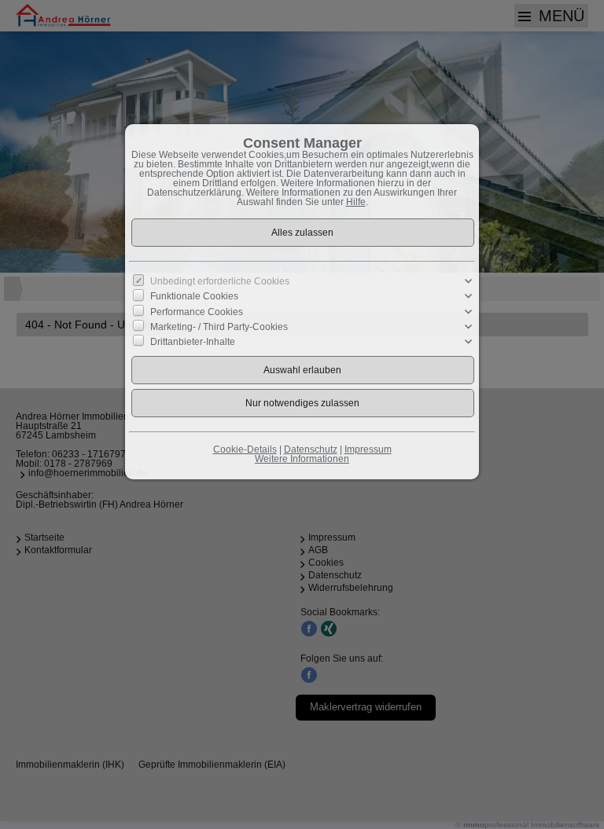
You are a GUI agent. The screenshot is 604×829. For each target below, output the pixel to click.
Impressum (368, 449)
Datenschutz (310, 449)
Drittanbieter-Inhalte (192, 341)
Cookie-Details (245, 449)
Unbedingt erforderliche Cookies (219, 281)
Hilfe (356, 201)
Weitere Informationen (302, 458)
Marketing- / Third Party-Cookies (219, 326)
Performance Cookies (196, 311)
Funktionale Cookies (194, 296)
